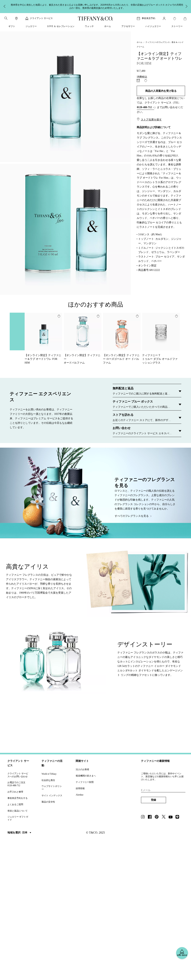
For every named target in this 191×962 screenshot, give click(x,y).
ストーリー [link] (177, 26)
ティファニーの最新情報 (155, 761)
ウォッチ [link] (89, 26)
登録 (153, 799)
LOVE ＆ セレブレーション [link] (60, 26)
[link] (16, 18)
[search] (5, 18)
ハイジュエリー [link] (153, 26)
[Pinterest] (158, 817)
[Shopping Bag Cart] (185, 18)
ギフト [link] (11, 26)
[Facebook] (151, 817)
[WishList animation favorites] (174, 18)
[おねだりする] (138, 80)
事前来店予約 (148, 18)
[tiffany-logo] (95, 18)
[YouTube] (172, 817)
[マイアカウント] (164, 18)
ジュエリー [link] (31, 26)
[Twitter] (165, 817)
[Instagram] (144, 817)
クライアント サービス (18, 763)
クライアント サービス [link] (41, 18)
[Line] (178, 817)
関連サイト (82, 761)
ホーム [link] (107, 26)
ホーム (139, 42)
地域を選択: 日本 (17, 832)
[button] (5, 18)
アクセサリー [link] (128, 26)
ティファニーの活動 (52, 763)
